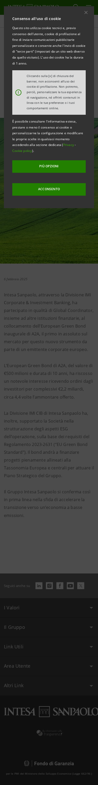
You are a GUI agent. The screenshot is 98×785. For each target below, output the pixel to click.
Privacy (69, 145)
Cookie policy (22, 151)
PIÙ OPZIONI (49, 166)
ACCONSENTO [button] (49, 189)
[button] (86, 12)
